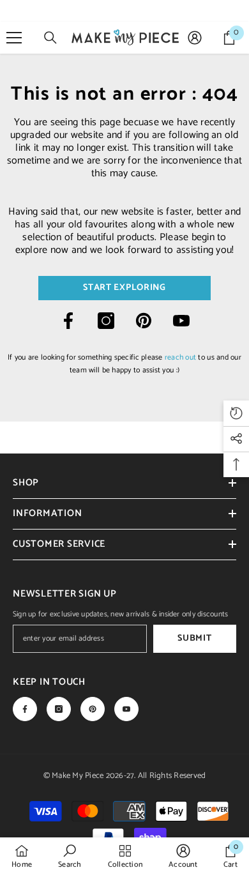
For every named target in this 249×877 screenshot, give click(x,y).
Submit (194, 638)
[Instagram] (106, 321)
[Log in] (194, 37)
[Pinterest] (144, 321)
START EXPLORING (124, 287)
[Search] (50, 37)
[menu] (14, 37)
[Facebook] (68, 321)
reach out (180, 357)
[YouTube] (181, 321)
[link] (70, 856)
